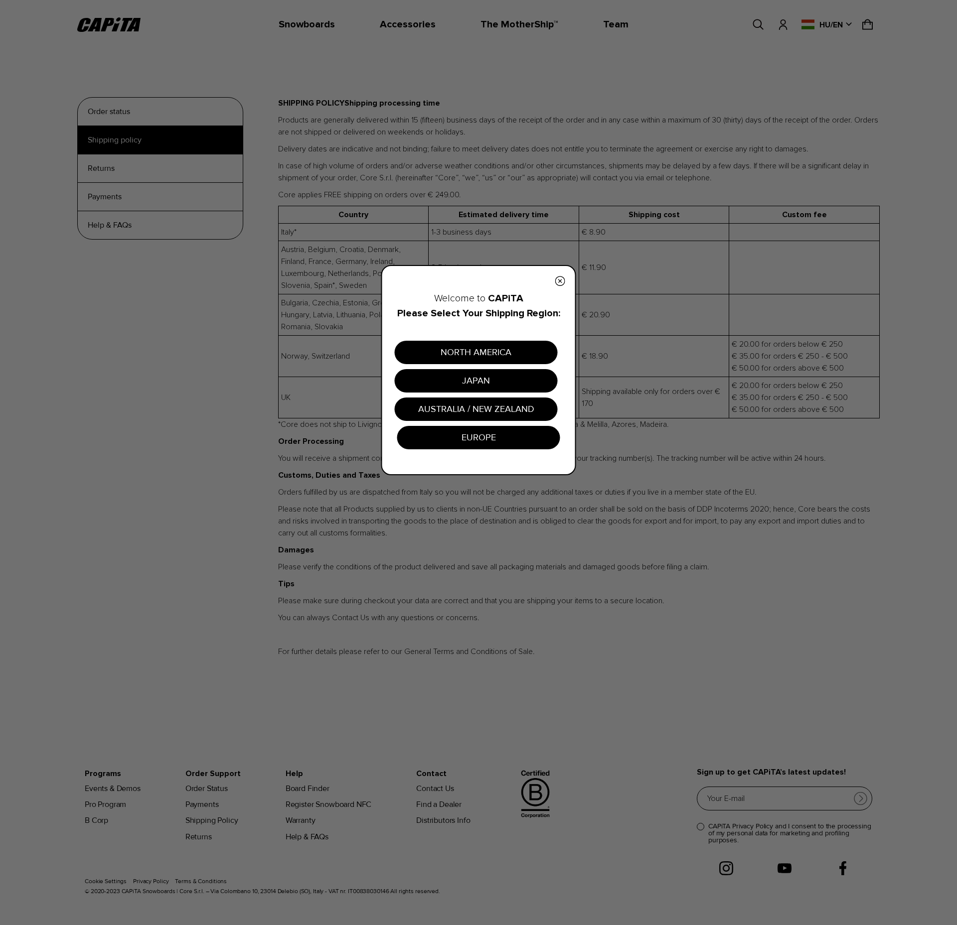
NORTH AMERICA (476, 352)
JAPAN (476, 380)
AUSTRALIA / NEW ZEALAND (476, 408)
